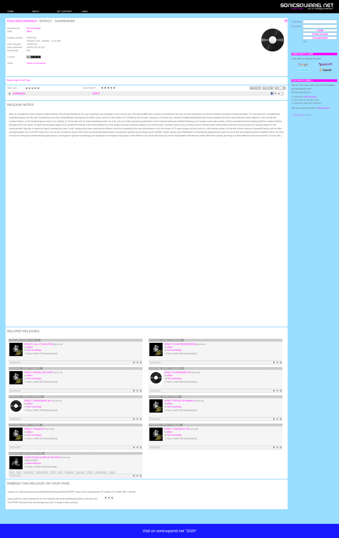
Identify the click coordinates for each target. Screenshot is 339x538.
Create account (320, 34)
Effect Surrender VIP (177, 372)
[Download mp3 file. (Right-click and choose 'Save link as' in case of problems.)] (275, 93)
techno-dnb (41, 472)
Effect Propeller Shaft (38, 372)
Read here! (324, 108)
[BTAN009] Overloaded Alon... (27, 453)
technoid (69, 472)
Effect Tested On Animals (179, 401)
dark (19, 472)
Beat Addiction (34, 463)
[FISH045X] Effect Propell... (26, 368)
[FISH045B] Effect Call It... (25, 340)
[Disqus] (144, 186)
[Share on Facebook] (272, 93)
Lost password (320, 38)
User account (310, 97)
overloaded (100, 472)
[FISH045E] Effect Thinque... (166, 425)
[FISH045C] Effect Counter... (166, 340)
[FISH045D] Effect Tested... (165, 396)
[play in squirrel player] (16, 349)
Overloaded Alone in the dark (42, 457)
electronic (28, 472)
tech (60, 472)
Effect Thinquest (34, 429)
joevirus (80, 472)
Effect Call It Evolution (38, 344)
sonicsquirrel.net (298, 115)
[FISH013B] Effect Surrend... (166, 368)
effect (89, 472)
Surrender (19, 93)
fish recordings (22, 21)
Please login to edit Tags (18, 80)
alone (112, 472)
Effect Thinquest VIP (176, 429)
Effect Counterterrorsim (180, 344)
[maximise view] (286, 21)
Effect (29, 31)
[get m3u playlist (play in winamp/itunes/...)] (267, 88)
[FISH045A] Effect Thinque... (26, 425)
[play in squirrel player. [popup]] (280, 88)
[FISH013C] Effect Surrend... (26, 396)
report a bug (297, 8)
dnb (12, 472)
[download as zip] (255, 88)
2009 (52, 472)
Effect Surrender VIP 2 (38, 401)
